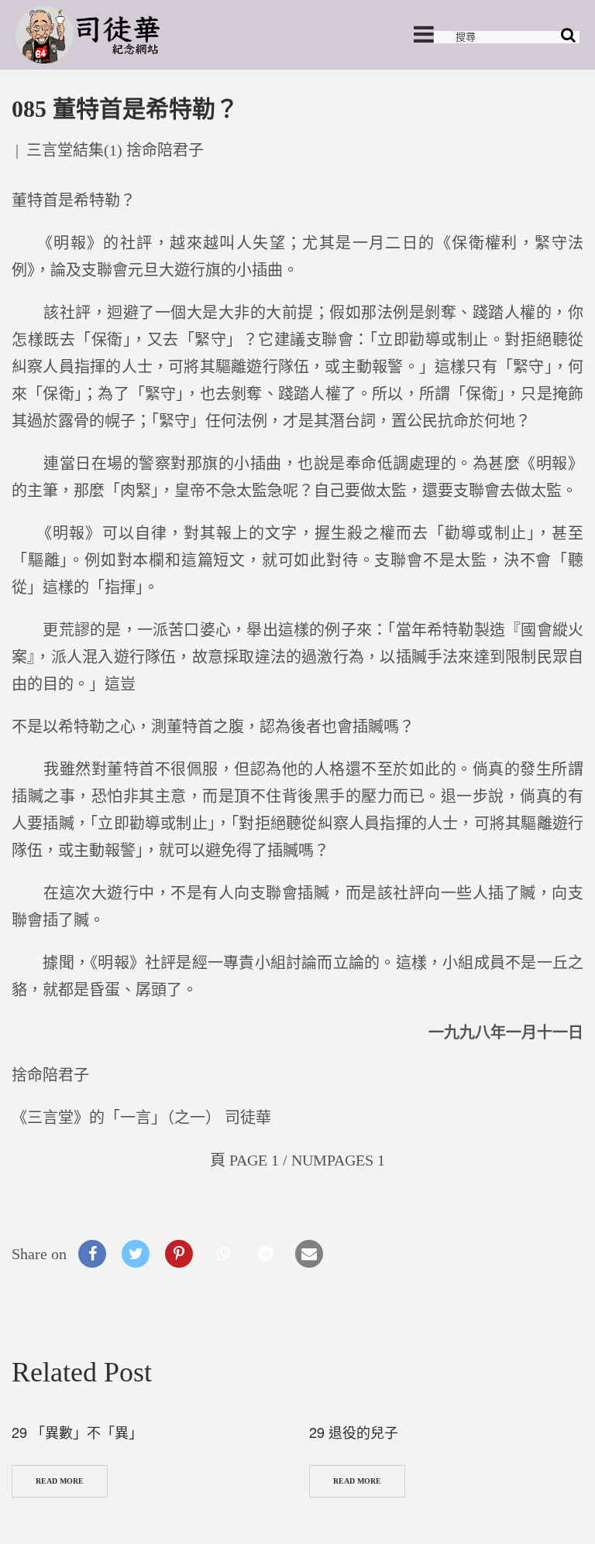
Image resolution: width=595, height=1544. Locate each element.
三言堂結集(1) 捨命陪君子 (115, 150)
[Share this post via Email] (309, 1254)
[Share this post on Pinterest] (179, 1254)
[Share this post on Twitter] (136, 1254)
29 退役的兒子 (353, 1432)
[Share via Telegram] (266, 1254)
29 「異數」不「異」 (77, 1432)
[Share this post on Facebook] (92, 1254)
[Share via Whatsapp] (222, 1254)
